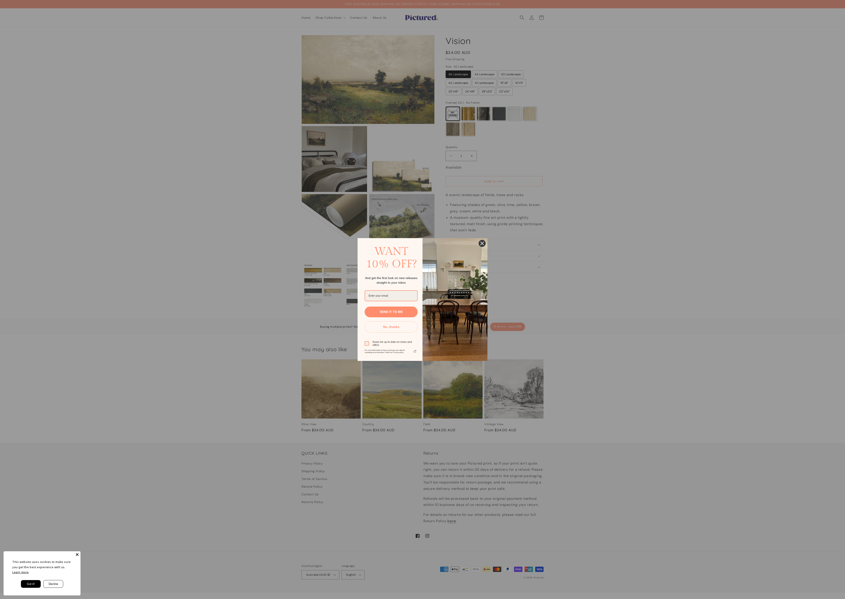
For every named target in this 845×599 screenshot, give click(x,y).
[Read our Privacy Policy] (415, 351)
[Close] (77, 554)
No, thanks (391, 327)
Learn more (20, 572)
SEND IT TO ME (391, 312)
